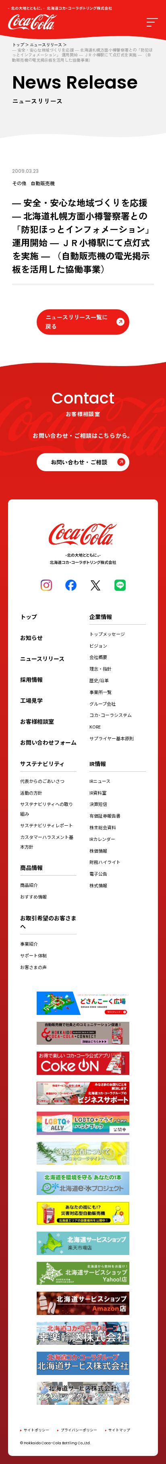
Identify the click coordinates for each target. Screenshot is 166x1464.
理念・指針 (100, 668)
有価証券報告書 (104, 815)
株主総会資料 (102, 827)
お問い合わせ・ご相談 (79, 462)
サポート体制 (33, 955)
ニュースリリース (46, 45)
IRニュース (99, 781)
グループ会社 (102, 703)
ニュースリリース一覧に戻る (77, 322)
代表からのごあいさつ (42, 781)
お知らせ (31, 638)
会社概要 (98, 657)
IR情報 (97, 764)
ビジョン (98, 645)
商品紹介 (29, 885)
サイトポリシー (36, 1430)
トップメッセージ (107, 634)
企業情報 (100, 617)
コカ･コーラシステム (110, 715)
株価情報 (98, 850)
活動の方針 (31, 792)
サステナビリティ (42, 764)
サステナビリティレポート (46, 825)
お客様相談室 (37, 721)
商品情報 (31, 867)
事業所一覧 (100, 692)
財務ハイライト (104, 862)
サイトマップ (119, 1430)
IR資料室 (97, 792)
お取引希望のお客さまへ (48, 922)
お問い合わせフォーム (48, 742)
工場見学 (31, 700)
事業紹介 (29, 943)
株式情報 (98, 885)
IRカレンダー (102, 839)
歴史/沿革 (99, 680)
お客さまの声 (33, 967)
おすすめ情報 (33, 896)
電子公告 (98, 873)
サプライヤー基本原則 (111, 738)
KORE (95, 726)
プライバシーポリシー (79, 1430)
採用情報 (31, 679)
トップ (18, 45)
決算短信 (98, 804)
